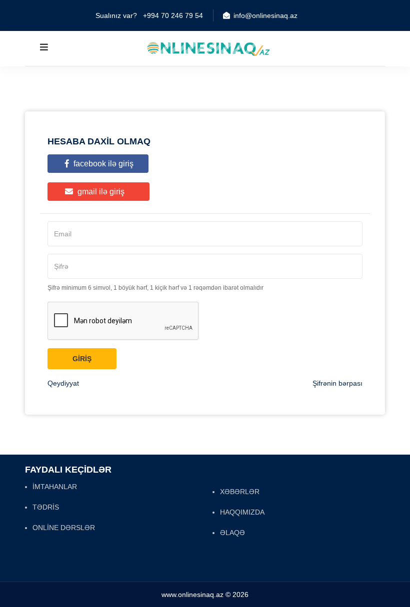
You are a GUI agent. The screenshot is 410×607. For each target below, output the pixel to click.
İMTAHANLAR (54, 487)
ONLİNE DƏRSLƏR (63, 528)
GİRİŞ (82, 359)
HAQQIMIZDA (242, 512)
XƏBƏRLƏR (240, 492)
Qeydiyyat (63, 383)
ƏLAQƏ (232, 533)
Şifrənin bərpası (337, 383)
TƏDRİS (45, 507)
